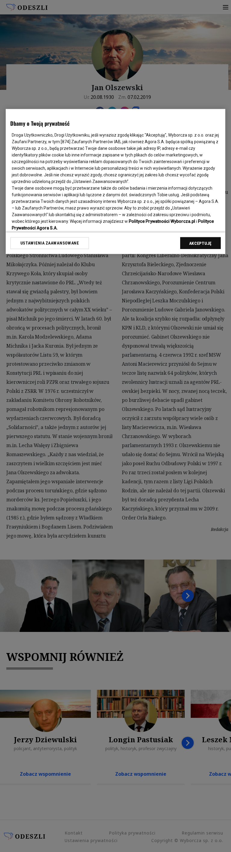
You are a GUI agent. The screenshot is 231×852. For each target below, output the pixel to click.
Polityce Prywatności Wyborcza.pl (162, 221)
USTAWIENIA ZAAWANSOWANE (49, 243)
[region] (115, 181)
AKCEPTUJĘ (200, 243)
